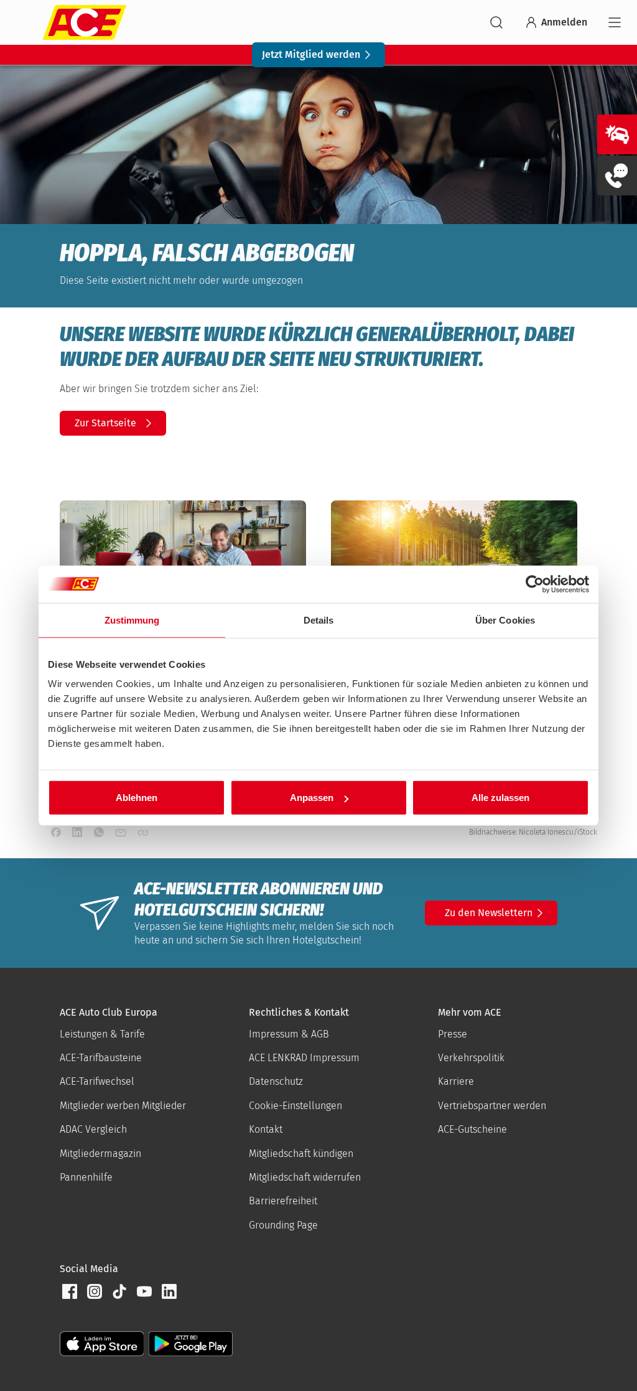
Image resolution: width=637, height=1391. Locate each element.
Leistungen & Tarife (102, 1034)
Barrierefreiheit (283, 1201)
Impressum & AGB (289, 1034)
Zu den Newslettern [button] (488, 913)
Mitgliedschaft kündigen (301, 1153)
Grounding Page (283, 1225)
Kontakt (265, 1129)
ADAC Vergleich (93, 1129)
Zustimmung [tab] (132, 619)
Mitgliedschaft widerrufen (305, 1177)
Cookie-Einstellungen (295, 1106)
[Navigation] (614, 22)
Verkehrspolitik (471, 1058)
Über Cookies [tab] (505, 619)
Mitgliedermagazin (100, 1153)
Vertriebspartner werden (492, 1106)
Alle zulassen (500, 797)
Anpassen (311, 797)
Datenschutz (276, 1081)
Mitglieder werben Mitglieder (123, 1106)
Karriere (456, 1081)
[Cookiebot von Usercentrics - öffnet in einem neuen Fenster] (534, 583)
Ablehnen (136, 797)
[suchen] (496, 22)
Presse (452, 1034)
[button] (70, 1291)
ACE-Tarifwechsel (97, 1081)
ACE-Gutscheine (472, 1129)
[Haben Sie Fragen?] (617, 175)
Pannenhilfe (86, 1177)
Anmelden (564, 22)
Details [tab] (319, 619)
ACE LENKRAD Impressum (304, 1058)
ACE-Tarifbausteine (101, 1058)
